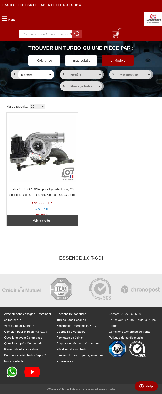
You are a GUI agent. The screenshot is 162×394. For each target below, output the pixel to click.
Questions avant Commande (23, 337)
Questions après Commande (23, 343)
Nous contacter (14, 361)
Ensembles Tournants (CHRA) (77, 325)
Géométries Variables (71, 331)
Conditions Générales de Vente (129, 331)
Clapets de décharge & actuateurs (79, 343)
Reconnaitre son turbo (71, 314)
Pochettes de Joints (70, 337)
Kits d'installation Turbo (72, 349)
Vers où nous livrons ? (19, 325)
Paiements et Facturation (21, 349)
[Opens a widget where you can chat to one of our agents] (146, 386)
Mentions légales (107, 389)
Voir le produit (42, 220)
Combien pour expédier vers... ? (25, 331)
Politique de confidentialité (126, 337)
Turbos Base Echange (71, 319)
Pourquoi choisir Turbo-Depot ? (25, 355)
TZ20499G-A (42, 202)
